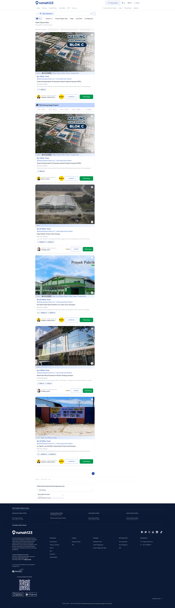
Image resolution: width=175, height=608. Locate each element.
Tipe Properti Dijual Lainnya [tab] (20, 508)
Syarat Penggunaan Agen (99, 548)
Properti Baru (49, 18)
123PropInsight (53, 557)
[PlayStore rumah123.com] (31, 594)
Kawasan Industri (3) (86, 29)
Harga (71, 18)
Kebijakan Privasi (97, 541)
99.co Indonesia (123, 541)
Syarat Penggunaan (98, 545)
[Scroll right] (93, 29)
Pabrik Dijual (44, 479)
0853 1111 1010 (27, 559)
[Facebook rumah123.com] (142, 532)
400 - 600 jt (53, 109)
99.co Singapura (123, 545)
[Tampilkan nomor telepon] (76, 97)
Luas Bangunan (88, 18)
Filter (39, 18)
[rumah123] (22, 533)
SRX (120, 548)
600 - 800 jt (64, 109)
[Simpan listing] (92, 35)
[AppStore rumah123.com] (18, 594)
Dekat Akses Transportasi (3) (69, 29)
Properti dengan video (61, 18)
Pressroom (52, 554)
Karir (51, 551)
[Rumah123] (44, 3)
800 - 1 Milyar (76, 109)
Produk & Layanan (54, 545)
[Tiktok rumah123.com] (161, 532)
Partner (52, 548)
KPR (73, 545)
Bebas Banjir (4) (53, 29)
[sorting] (43, 18)
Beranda (37, 479)
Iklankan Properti (76, 541)
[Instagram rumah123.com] (149, 532)
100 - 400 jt (41, 109)
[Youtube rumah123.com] (153, 532)
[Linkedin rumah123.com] (156, 532)
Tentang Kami (53, 541)
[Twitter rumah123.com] (146, 532)
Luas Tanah (79, 18)
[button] (62, 13)
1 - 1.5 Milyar (88, 109)
